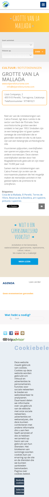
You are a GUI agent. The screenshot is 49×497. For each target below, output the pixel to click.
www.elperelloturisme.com (15, 83)
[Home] (12, 4)
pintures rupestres (11, 200)
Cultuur (9, 68)
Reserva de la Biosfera (20, 197)
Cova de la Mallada (11, 194)
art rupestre (39, 197)
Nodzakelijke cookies (20, 481)
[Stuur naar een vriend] (42, 206)
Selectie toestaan (20, 491)
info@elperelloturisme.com (20, 86)
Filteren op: (6, 51)
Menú (43, 5)
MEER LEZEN (24, 261)
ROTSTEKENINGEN (30, 68)
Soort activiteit (8, 40)
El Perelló (27, 194)
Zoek (37, 51)
